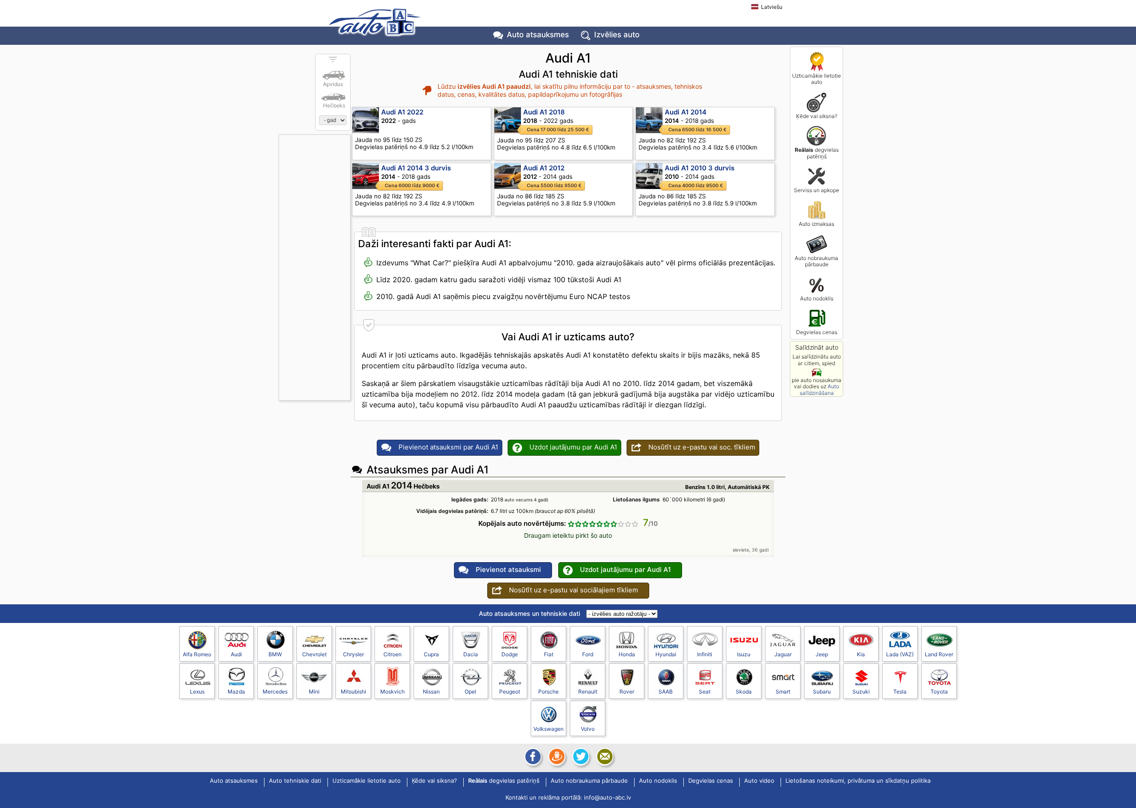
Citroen (392, 654)
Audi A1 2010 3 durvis (699, 168)
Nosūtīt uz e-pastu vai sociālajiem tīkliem (573, 590)
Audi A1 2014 (685, 112)
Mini (314, 691)
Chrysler (353, 654)
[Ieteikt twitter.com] (580, 756)
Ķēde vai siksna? (816, 116)
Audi (236, 654)
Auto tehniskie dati (295, 781)
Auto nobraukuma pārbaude (816, 261)
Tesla (900, 691)
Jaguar (783, 654)
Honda (627, 654)
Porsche (548, 691)
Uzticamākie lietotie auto (816, 78)
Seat (704, 691)
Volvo (588, 728)
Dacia (470, 654)
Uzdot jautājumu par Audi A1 (573, 447)
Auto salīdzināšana (820, 389)
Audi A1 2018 (544, 112)
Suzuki (861, 691)
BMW (275, 654)
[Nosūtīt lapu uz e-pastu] (604, 756)
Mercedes (275, 691)
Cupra (431, 654)
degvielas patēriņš (817, 152)
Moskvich (392, 691)
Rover (626, 691)
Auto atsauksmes (538, 34)
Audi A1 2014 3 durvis (416, 168)
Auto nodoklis (816, 298)
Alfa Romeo (197, 654)
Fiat (548, 654)
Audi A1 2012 (543, 168)
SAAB (666, 691)
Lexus (197, 691)
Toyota (939, 691)
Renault (587, 691)
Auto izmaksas (816, 224)
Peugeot (509, 691)
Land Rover (939, 654)
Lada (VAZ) (900, 654)
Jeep (822, 654)
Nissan (431, 691)
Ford (587, 654)
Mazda (236, 691)
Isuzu (743, 654)
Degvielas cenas (816, 332)
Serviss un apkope (816, 190)
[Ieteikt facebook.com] (532, 756)
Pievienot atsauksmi (508, 569)
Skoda (744, 691)
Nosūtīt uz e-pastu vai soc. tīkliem (701, 447)
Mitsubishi (353, 691)
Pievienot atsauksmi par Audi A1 (448, 447)
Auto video (759, 781)
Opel (470, 691)
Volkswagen (548, 728)
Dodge (509, 654)
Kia (861, 654)
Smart (783, 691)
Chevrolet (314, 654)
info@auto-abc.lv (607, 797)
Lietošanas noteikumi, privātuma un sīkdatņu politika (858, 781)
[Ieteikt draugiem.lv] (556, 756)
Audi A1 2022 (402, 112)
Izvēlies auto (616, 34)
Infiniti (704, 654)
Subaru (822, 691)
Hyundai (665, 654)
